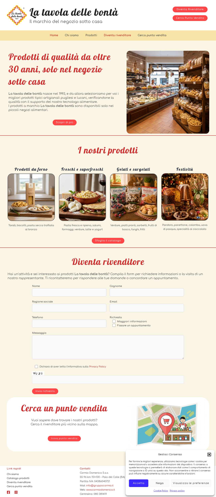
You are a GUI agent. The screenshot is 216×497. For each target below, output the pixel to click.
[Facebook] (8, 492)
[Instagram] (16, 492)
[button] (209, 454)
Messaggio (39, 333)
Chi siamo (72, 35)
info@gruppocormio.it (100, 485)
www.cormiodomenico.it (100, 489)
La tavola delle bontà (74, 12)
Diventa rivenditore (117, 35)
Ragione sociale (42, 301)
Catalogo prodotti (18, 478)
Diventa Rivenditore (190, 9)
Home (54, 35)
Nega (160, 483)
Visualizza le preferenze (191, 483)
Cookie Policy (161, 491)
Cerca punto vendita (152, 35)
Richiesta (116, 317)
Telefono (37, 317)
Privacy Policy (97, 366)
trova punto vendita (64, 438)
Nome (36, 286)
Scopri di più (64, 122)
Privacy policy (177, 491)
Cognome (116, 286)
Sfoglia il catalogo (108, 240)
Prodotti (91, 35)
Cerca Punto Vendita (190, 18)
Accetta (138, 483)
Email (113, 301)
